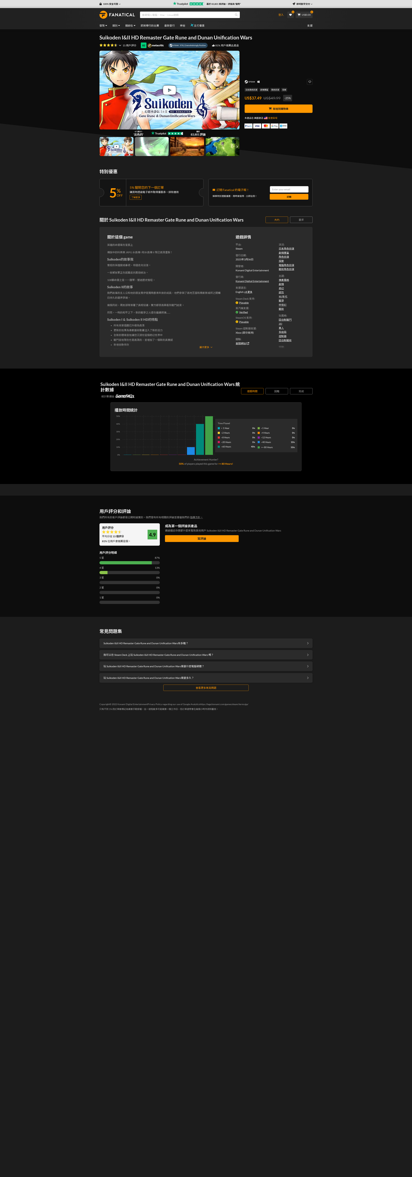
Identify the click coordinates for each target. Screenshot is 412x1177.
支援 (310, 25)
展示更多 (204, 347)
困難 (276, 391)
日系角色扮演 (251, 90)
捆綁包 (129, 25)
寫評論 (201, 538)
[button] (110, 4)
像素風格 (284, 279)
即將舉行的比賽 (150, 25)
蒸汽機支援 (242, 308)
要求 (301, 219)
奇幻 (281, 288)
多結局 (282, 331)
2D (280, 323)
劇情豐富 (264, 90)
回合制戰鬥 (285, 319)
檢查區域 (272, 118)
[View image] (116, 146)
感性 (281, 292)
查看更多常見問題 (206, 687)
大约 (276, 219)
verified (243, 312)
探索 (284, 90)
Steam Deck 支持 (245, 298)
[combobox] (206, 15)
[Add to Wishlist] (310, 82)
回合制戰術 (285, 340)
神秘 (182, 25)
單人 (281, 327)
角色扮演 (275, 90)
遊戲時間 (252, 391)
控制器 (282, 336)
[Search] (236, 15)
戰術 (281, 308)
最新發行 (169, 25)
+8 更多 (248, 291)
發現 (102, 25)
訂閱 (289, 196)
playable (244, 302)
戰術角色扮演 (286, 269)
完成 (301, 391)
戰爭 (281, 300)
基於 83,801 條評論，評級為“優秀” (223, 4)
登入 (281, 14)
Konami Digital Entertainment (252, 281)
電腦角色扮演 (286, 265)
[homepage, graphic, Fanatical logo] (117, 15)
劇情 (281, 284)
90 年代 (283, 296)
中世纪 (282, 304)
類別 (115, 25)
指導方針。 (196, 517)
